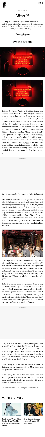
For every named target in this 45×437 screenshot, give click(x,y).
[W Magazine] (4, 5)
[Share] (15, 41)
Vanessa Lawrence (23, 34)
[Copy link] (25, 41)
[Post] (20, 41)
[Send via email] (30, 41)
